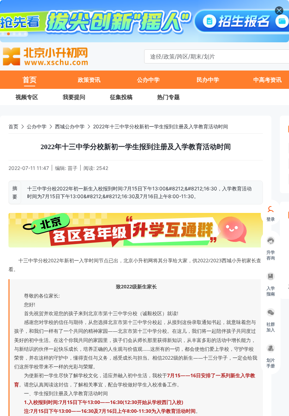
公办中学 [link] (37, 126)
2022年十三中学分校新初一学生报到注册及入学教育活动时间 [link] (160, 126)
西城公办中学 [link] (70, 126)
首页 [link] (13, 126)
